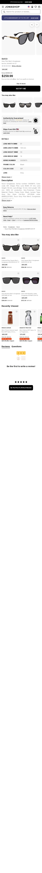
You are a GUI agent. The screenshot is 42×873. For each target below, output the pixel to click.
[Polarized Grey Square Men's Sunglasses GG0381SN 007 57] (18, 240)
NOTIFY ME (21, 89)
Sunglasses (11, 227)
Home (5, 227)
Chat (13, 220)
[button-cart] (39, 7)
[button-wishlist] (35, 7)
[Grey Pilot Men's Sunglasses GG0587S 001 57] (37, 25)
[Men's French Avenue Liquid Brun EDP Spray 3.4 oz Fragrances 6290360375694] (16, 311)
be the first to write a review (21, 388)
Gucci (18, 227)
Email (8, 220)
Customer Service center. (30, 220)
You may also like (8, 95)
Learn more (6, 133)
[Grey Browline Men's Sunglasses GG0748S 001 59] (18, 273)
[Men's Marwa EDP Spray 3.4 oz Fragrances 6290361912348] (34, 311)
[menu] (3, 7)
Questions (17, 346)
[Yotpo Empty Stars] (6, 66)
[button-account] (32, 7)
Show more (6, 200)
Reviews (6, 346)
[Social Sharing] (32, 25)
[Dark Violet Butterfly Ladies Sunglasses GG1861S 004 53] (38, 273)
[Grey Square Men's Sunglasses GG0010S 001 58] (38, 240)
